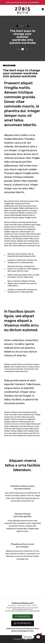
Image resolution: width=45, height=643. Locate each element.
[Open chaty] (38, 637)
